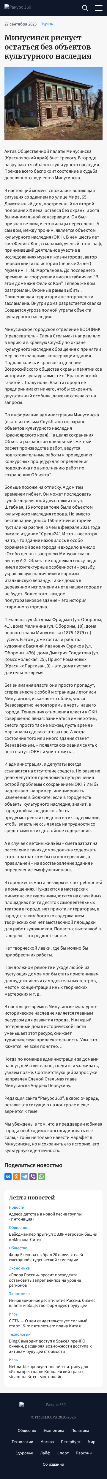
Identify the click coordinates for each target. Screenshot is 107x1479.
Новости (16, 1207)
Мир (91, 1442)
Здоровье (24, 1453)
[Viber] (33, 1176)
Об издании (53, 1464)
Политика (80, 1431)
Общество (18, 1228)
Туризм (47, 24)
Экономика (19, 1268)
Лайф (45, 1453)
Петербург (71, 1442)
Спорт (63, 1453)
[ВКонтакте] (8, 1176)
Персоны (84, 1453)
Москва (47, 1442)
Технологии (20, 1334)
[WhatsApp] (41, 1176)
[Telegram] (24, 1176)
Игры (13, 1314)
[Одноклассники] (16, 1176)
